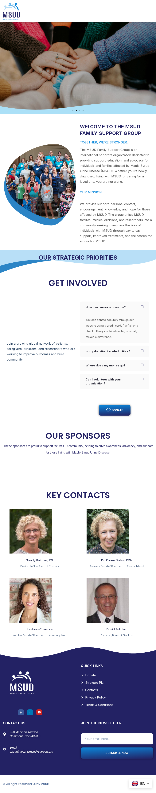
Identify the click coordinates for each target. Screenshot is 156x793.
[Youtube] (39, 712)
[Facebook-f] (21, 712)
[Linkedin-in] (30, 712)
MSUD (45, 784)
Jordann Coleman (39, 629)
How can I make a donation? (106, 307)
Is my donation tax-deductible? (108, 351)
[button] (72, 110)
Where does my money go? (105, 365)
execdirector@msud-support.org (31, 752)
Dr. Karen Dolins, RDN (116, 560)
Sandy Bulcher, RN (39, 560)
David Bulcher (116, 629)
